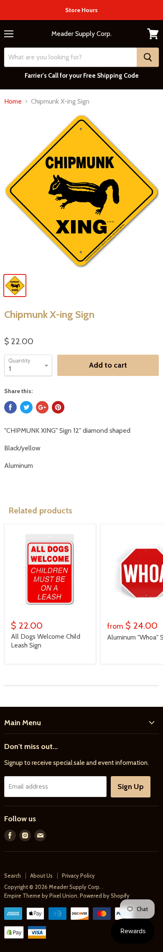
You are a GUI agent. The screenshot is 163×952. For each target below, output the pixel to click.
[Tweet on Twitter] (26, 407)
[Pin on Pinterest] (58, 407)
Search (12, 875)
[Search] (148, 57)
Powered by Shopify (105, 895)
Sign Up (130, 786)
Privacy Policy (78, 875)
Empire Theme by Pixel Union (40, 895)
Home (13, 101)
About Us (41, 875)
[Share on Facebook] (10, 407)
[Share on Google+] (42, 407)
